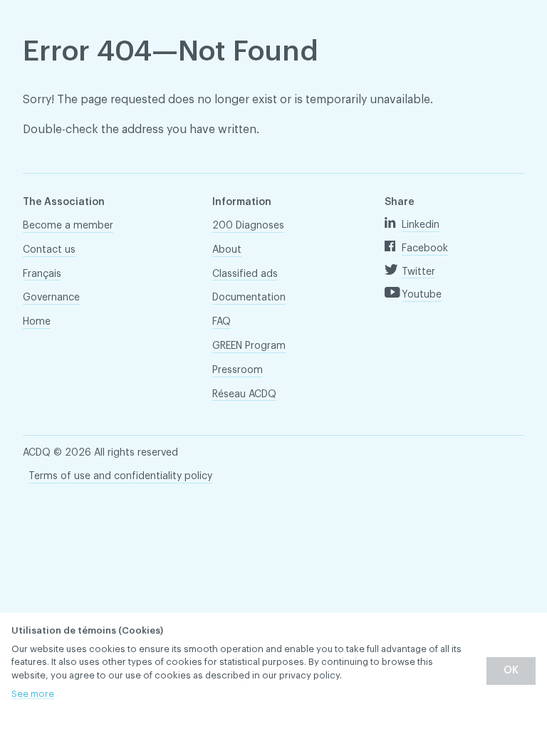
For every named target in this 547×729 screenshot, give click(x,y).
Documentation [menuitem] (249, 298)
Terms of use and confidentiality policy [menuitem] (120, 476)
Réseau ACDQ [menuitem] (244, 394)
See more (32, 693)
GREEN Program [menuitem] (249, 346)
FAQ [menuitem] (221, 322)
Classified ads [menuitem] (245, 274)
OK (511, 671)
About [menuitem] (226, 250)
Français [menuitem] (42, 274)
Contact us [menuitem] (49, 250)
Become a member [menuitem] (68, 226)
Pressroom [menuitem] (237, 370)
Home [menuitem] (37, 322)
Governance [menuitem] (51, 298)
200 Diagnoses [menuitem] (248, 226)
